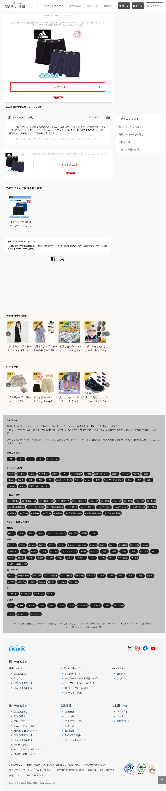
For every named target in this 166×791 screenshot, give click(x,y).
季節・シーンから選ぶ (130, 127)
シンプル (11, 582)
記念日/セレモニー (101, 474)
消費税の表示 (33, 764)
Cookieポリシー (44, 770)
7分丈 (11, 558)
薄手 (114, 551)
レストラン (21, 474)
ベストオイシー (87, 624)
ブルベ (69, 558)
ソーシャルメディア (75, 740)
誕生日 (115, 474)
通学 (30, 480)
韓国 (30, 558)
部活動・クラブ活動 (64, 480)
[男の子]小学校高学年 (54, 507)
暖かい (51, 545)
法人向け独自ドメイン (25, 754)
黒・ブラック (26, 594)
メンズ (34, 5)
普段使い (51, 582)
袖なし (154, 551)
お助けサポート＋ (74, 673)
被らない (103, 545)
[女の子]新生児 (71, 507)
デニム (11, 576)
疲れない (42, 545)
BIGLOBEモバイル (23, 683)
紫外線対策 (123, 545)
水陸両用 (84, 533)
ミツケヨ (135, 624)
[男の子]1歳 (93, 501)
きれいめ (42, 582)
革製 (130, 576)
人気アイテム (91, 6)
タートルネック (23, 576)
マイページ (156, 5)
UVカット (11, 533)
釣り (129, 480)
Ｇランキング (18, 624)
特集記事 (108, 6)
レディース (57, 5)
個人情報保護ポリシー (95, 764)
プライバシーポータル (20, 770)
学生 (107, 605)
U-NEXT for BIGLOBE (77, 687)
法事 (139, 480)
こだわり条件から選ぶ (130, 149)
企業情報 (65, 705)
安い (92, 558)
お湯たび (53, 624)
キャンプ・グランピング (113, 480)
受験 (146, 474)
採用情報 (69, 730)
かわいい (150, 576)
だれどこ (31, 624)
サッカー (88, 480)
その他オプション (74, 692)
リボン (121, 576)
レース (101, 576)
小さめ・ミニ (12, 551)
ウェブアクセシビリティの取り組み (62, 764)
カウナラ (124, 624)
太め (24, 551)
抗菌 (93, 533)
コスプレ (11, 614)
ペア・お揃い (123, 558)
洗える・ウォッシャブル (56, 533)
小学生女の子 (82, 605)
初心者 (21, 605)
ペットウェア (22, 614)
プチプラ (102, 558)
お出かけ (11, 474)
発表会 (11, 480)
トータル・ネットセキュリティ (81, 683)
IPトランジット (21, 744)
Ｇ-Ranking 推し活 (93, 627)
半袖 (124, 551)
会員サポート (123, 721)
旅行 (32, 474)
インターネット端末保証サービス (82, 678)
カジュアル (21, 582)
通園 (40, 480)
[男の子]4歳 (128, 501)
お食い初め (11, 486)
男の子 (71, 605)
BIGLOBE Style (73, 735)
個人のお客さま (18, 661)
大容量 (43, 551)
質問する (123, 5)
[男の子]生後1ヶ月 (29, 501)
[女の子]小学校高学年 (112, 513)
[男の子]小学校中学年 (35, 507)
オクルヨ (42, 624)
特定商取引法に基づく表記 (70, 770)
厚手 (104, 551)
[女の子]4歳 (35, 513)
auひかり (18, 678)
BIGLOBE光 (20, 673)
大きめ (145, 545)
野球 (98, 480)
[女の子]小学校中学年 (92, 513)
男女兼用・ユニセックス (17, 564)
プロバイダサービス (24, 725)
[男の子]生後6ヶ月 (62, 501)
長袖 (133, 551)
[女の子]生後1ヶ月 (87, 507)
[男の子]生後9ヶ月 (79, 501)
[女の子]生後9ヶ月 (137, 507)
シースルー (36, 576)
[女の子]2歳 (12, 513)
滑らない (22, 545)
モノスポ (101, 624)
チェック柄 (90, 576)
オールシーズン (52, 459)
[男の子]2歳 (105, 501)
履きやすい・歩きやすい (77, 545)
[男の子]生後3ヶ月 (45, 501)
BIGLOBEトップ (35, 775)
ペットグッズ (35, 614)
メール (120, 716)
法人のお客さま (18, 705)
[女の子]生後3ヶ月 (104, 507)
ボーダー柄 (79, 576)
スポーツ (78, 480)
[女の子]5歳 (46, 513)
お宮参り (149, 480)
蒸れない (32, 545)
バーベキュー (43, 474)
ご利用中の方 (120, 705)
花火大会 (88, 474)
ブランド (69, 716)
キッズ (46, 5)
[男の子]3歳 (116, 501)
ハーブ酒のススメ (74, 627)
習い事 (21, 480)
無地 (140, 576)
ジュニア (11, 605)
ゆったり (34, 551)
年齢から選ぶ (125, 142)
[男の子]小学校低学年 (15, 507)
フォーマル (73, 582)
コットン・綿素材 (50, 576)
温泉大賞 (121, 673)
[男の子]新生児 (13, 501)
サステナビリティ (74, 721)
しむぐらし (122, 678)
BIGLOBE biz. (21, 711)
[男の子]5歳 (139, 501)
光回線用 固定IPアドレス (26, 730)
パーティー (125, 474)
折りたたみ (93, 551)
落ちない (93, 545)
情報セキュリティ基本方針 (101, 770)
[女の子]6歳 (58, 513)
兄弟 (42, 605)
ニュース (69, 725)
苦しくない (11, 545)
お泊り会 (136, 474)
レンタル (50, 558)
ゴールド (50, 594)
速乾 (41, 533)
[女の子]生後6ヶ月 (121, 507)
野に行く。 (113, 624)
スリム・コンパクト (69, 551)
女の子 (61, 605)
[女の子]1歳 (151, 507)
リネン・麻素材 (66, 576)
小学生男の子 (95, 605)
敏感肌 (40, 558)
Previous (8, 333)
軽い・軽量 (54, 551)
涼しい (61, 545)
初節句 (22, 486)
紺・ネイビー (39, 594)
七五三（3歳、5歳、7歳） (39, 486)
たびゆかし (147, 624)
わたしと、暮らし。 (68, 624)
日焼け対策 (134, 545)
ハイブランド (81, 558)
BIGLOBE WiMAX (23, 687)
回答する (137, 5)
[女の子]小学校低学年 (73, 513)
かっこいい (62, 582)
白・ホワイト (12, 594)
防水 (31, 533)
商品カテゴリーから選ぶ (131, 134)
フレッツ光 (19, 721)
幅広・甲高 (144, 551)
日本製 (21, 558)
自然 (32, 582)
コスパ (111, 558)
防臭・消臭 (73, 533)
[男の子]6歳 (151, 501)
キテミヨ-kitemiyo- (15, 242)
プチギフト (31, 605)
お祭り (55, 474)
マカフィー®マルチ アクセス (29, 749)
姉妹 (51, 605)
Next (107, 333)
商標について (16, 775)
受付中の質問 (75, 6)
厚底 (60, 558)
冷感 (21, 533)
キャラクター (118, 605)
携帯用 (83, 551)
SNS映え (134, 558)
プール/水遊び (76, 474)
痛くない (112, 545)
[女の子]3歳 (23, 513)
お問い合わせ (16, 764)
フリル (111, 576)
